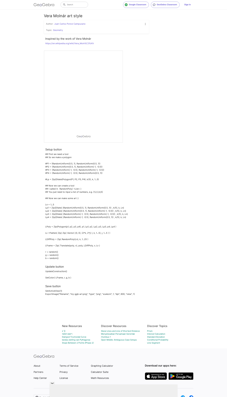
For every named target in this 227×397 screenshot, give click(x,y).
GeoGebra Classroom (167, 4)
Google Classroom (137, 4)
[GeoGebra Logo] (44, 4)
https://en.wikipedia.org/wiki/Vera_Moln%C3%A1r (69, 43)
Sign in (187, 4)
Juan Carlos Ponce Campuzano (70, 23)
